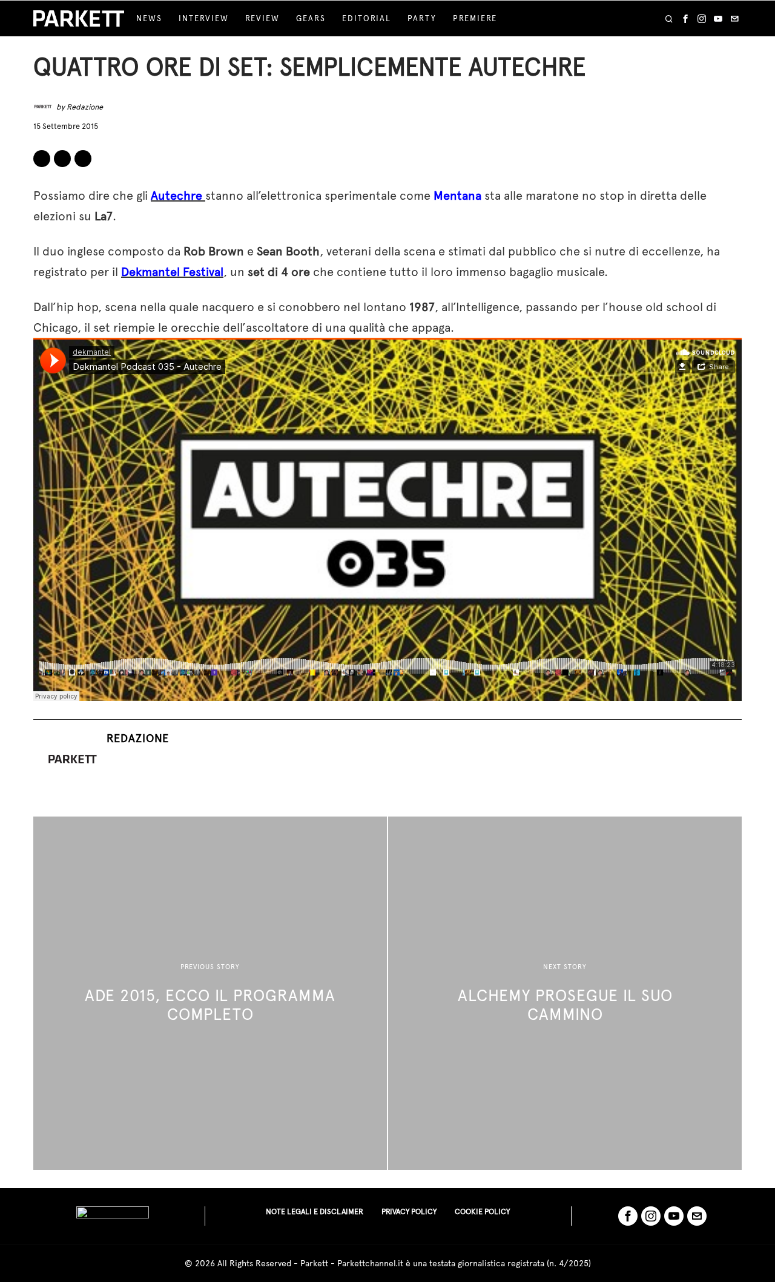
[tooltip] (685, 19)
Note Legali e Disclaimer (314, 1211)
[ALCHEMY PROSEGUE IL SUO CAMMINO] (565, 993)
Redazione (85, 106)
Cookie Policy (482, 1211)
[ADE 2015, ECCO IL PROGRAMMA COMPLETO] (210, 993)
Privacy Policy (409, 1211)
